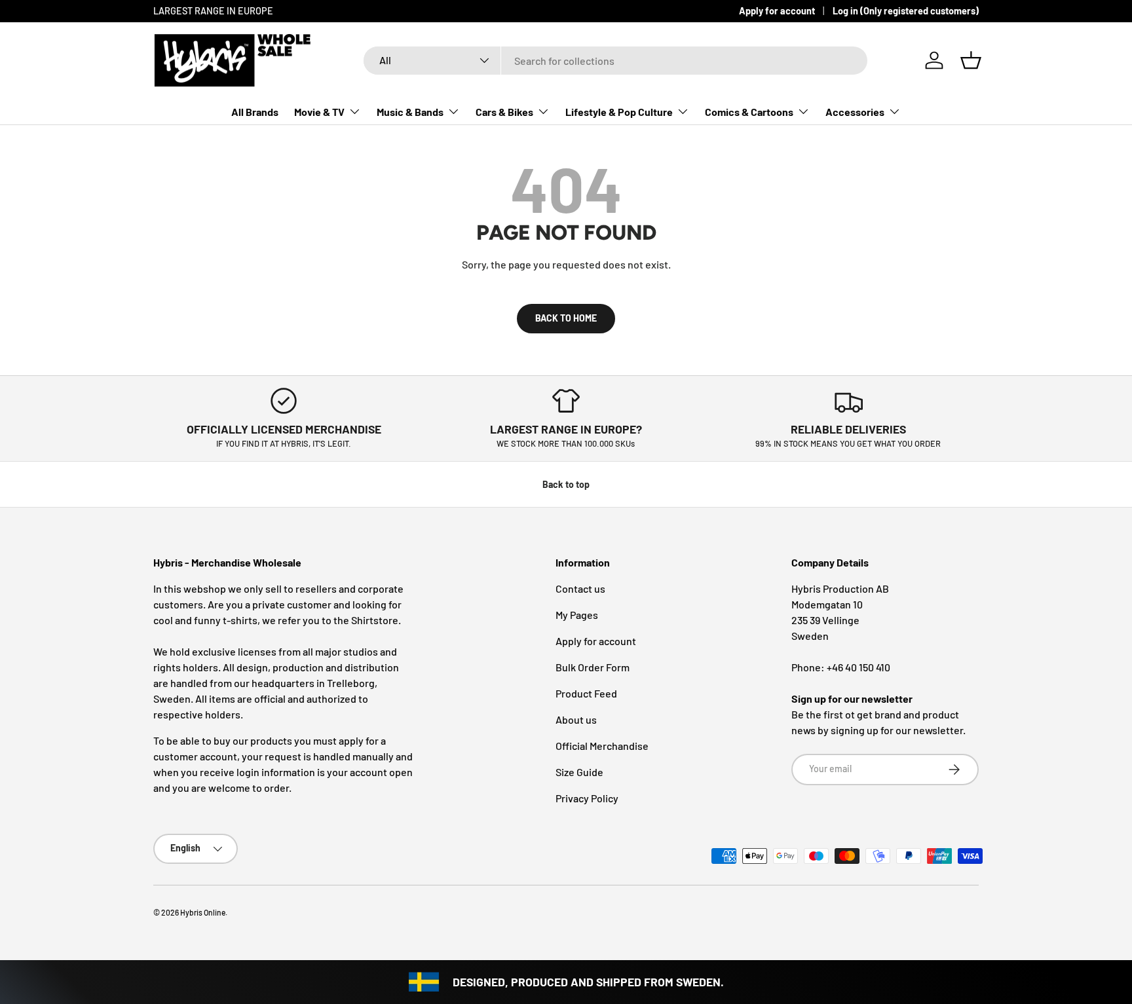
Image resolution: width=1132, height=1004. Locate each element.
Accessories (854, 111)
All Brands (254, 111)
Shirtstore (374, 620)
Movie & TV (319, 111)
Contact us (580, 588)
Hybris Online (202, 912)
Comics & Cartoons (749, 111)
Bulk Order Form (593, 667)
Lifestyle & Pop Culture (619, 111)
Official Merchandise (602, 745)
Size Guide (579, 772)
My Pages (577, 614)
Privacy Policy (587, 798)
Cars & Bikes (504, 111)
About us (576, 719)
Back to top (566, 484)
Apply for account (777, 10)
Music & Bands (410, 111)
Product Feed (586, 693)
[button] (970, 60)
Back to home (566, 318)
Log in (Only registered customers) (906, 10)
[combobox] (615, 60)
